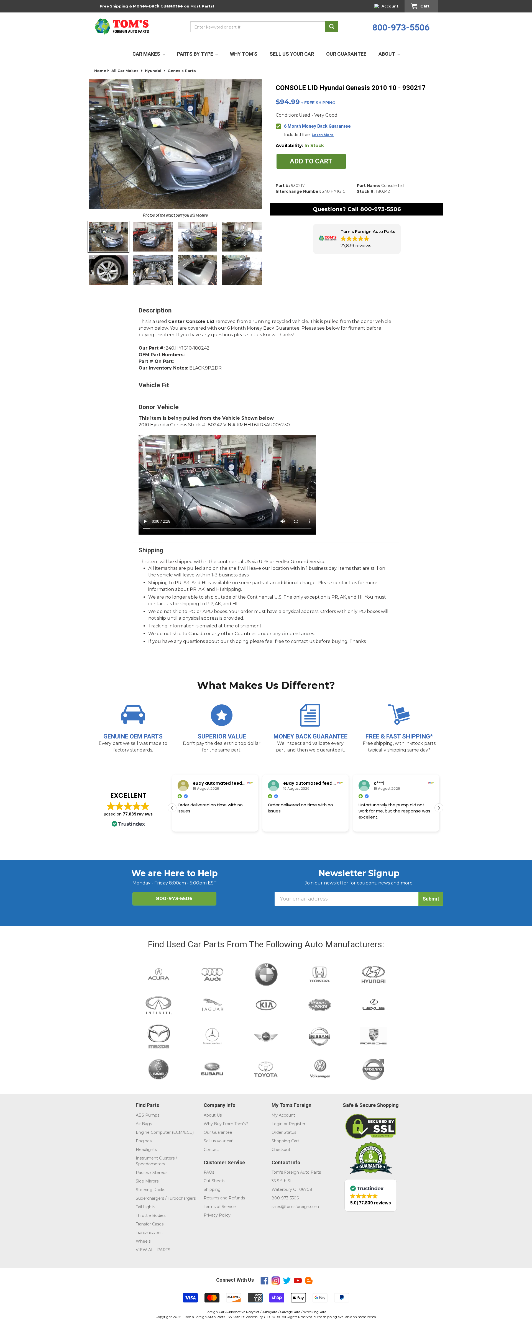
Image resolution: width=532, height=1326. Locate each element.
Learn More (323, 135)
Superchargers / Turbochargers (166, 1198)
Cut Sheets (214, 1180)
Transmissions (149, 1232)
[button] (357, 239)
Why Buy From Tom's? (226, 1123)
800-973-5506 (400, 27)
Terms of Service (220, 1206)
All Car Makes (125, 70)
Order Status (284, 1132)
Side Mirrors (147, 1181)
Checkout (281, 1149)
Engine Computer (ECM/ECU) (165, 1132)
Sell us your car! (218, 1140)
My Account (283, 1115)
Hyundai (153, 70)
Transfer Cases (149, 1224)
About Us (213, 1115)
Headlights (146, 1149)
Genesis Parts (182, 70)
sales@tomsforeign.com (295, 1206)
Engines (144, 1140)
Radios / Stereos (151, 1172)
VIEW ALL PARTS (153, 1249)
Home (100, 70)
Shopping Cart (285, 1140)
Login (277, 1123)
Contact (211, 1149)
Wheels (143, 1241)
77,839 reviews (138, 814)
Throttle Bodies (150, 1215)
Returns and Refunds (224, 1198)
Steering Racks (150, 1189)
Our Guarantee (218, 1132)
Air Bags (144, 1123)
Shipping (212, 1189)
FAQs (209, 1172)
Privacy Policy (217, 1215)
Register (297, 1123)
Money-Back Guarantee (158, 6)
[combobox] (264, 26)
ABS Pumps (147, 1115)
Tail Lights (145, 1206)
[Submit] (331, 26)
